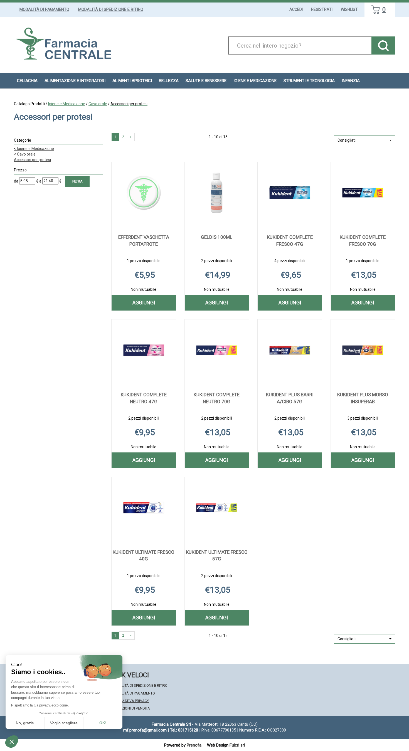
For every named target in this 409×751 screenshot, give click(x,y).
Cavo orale (97, 104)
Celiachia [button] (27, 80)
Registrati (321, 9)
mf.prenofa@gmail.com (145, 730)
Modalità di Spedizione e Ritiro (110, 9)
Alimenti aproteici (132, 80)
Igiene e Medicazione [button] (255, 80)
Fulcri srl (237, 745)
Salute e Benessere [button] (206, 80)
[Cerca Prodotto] (383, 45)
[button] (364, 140)
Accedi (296, 9)
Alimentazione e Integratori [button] (75, 80)
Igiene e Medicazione (66, 104)
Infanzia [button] (351, 80)
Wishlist (349, 9)
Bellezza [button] (169, 80)
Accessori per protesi (32, 159)
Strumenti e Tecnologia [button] (309, 80)
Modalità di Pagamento (44, 9)
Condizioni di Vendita (130, 708)
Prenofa (194, 745)
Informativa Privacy (130, 701)
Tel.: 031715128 (184, 730)
